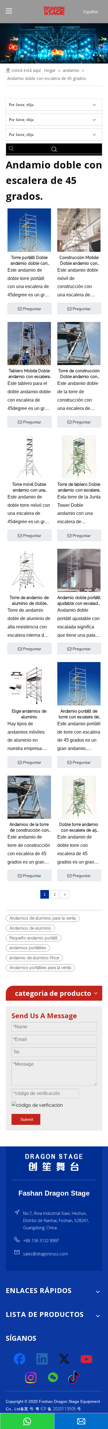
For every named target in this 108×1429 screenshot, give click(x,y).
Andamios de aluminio (30, 928)
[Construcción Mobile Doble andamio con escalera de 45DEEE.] (79, 237)
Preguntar (32, 308)
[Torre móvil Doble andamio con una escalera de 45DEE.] (29, 456)
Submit (26, 1119)
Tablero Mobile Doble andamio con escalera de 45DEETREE (29, 374)
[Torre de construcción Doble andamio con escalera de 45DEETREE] (79, 350)
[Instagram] (31, 1377)
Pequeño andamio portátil (34, 938)
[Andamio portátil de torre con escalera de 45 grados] (79, 690)
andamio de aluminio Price (34, 958)
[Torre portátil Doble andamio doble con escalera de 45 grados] (29, 236)
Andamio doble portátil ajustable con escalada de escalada (79, 600)
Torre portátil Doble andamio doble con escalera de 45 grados (29, 260)
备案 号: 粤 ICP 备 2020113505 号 (50, 1408)
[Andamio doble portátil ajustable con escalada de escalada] (79, 570)
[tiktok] (75, 1377)
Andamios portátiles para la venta (40, 967)
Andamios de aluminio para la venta (43, 918)
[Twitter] (64, 1359)
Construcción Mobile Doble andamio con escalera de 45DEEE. (78, 260)
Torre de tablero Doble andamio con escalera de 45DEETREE (78, 487)
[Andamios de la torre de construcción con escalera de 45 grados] (29, 804)
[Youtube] (86, 1359)
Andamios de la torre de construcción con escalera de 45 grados (29, 827)
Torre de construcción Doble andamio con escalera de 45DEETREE (79, 374)
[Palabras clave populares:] (11, 148)
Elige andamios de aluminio (29, 714)
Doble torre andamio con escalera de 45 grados (78, 827)
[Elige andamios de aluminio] (29, 683)
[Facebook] (20, 1359)
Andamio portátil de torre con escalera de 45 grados (79, 714)
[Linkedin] (42, 1359)
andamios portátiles (28, 947)
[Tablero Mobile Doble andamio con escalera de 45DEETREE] (29, 350)
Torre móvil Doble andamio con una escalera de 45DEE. (29, 487)
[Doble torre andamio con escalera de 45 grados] (79, 797)
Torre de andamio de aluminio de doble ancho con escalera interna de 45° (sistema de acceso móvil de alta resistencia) (29, 600)
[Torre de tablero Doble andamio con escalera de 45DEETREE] (79, 456)
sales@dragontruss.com (45, 1254)
